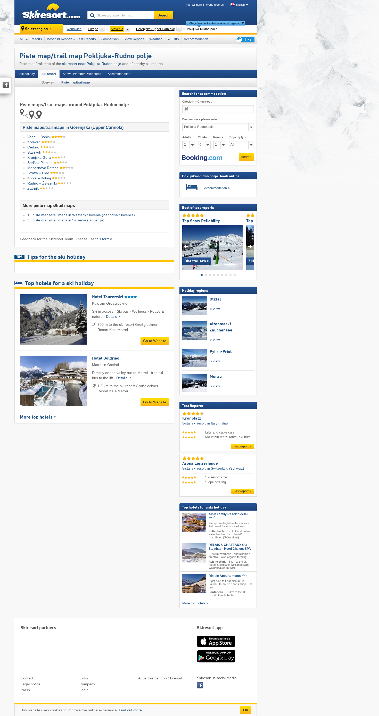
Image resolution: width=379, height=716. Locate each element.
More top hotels (36, 417)
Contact (27, 678)
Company (87, 684)
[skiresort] (48, 12)
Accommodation (196, 39)
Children (203, 137)
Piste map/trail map (75, 82)
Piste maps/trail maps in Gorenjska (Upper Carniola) (73, 127)
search (246, 157)
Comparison (110, 39)
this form (102, 239)
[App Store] (216, 647)
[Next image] (250, 246)
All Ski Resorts (31, 39)
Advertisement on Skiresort (160, 678)
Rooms (218, 137)
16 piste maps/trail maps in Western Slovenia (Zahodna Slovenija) (81, 215)
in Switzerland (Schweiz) (225, 468)
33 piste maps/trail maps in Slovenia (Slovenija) (65, 220)
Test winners (194, 4)
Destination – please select (200, 119)
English (240, 4)
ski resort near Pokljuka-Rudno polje (91, 64)
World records (215, 4)
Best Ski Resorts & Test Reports (71, 39)
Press (25, 690)
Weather (155, 39)
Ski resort (49, 74)
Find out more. (131, 710)
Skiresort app (210, 628)
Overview (48, 82)
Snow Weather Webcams (82, 74)
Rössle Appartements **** (228, 576)
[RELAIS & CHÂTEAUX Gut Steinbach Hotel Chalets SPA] (194, 553)
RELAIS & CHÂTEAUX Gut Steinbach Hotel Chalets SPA (230, 547)
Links (83, 678)
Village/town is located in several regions (214, 23)
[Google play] (216, 662)
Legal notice (30, 684)
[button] (202, 158)
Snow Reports (133, 39)
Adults (186, 137)
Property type (238, 137)
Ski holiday (27, 74)
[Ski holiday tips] (245, 39)
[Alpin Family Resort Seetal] (194, 522)
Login (83, 690)
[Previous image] (186, 246)
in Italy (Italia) (217, 423)
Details (112, 316)
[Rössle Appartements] (194, 583)
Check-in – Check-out (197, 101)
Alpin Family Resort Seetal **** (228, 516)
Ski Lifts (173, 39)
